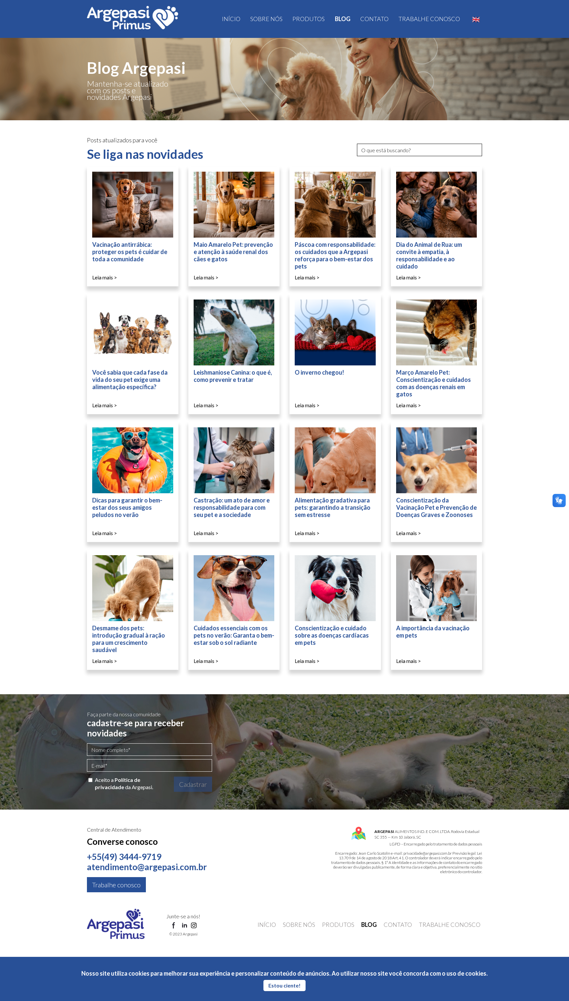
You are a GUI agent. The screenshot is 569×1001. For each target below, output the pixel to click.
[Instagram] (194, 926)
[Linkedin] (184, 925)
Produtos (308, 18)
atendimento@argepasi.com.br (147, 867)
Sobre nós (266, 18)
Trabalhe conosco (429, 18)
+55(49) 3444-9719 (124, 856)
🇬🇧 (476, 19)
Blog (342, 18)
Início (231, 18)
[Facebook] (174, 925)
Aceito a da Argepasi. (124, 783)
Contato (374, 18)
